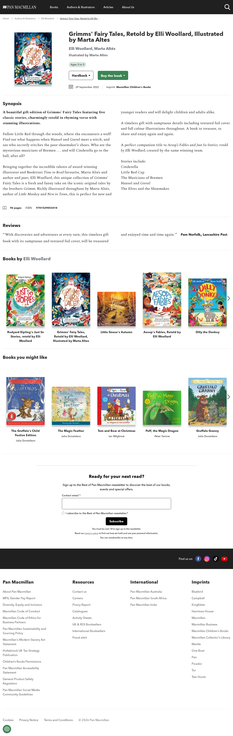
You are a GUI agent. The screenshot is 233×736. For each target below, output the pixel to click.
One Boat (198, 650)
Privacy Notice (28, 720)
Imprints (201, 582)
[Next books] (228, 298)
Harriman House (203, 611)
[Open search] (227, 7)
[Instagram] (207, 559)
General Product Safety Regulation (18, 681)
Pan (194, 657)
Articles (108, 7)
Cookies (8, 720)
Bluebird (197, 591)
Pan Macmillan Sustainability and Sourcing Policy (24, 631)
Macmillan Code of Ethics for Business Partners (22, 620)
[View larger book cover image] (33, 58)
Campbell (198, 598)
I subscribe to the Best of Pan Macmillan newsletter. (97, 513)
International (144, 582)
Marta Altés (104, 48)
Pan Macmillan (18, 582)
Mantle (196, 644)
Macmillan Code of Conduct (21, 611)
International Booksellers (88, 631)
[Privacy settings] (7, 729)
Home (6, 18)
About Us (128, 7)
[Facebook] (198, 559)
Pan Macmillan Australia (146, 591)
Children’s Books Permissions (22, 661)
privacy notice (91, 533)
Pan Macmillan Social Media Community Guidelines (21, 692)
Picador (197, 664)
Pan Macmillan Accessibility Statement (21, 670)
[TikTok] (216, 559)
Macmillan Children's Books (210, 631)
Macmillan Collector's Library (211, 637)
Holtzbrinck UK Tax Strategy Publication (21, 653)
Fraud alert (79, 637)
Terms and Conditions (58, 720)
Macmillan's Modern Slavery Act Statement (24, 642)
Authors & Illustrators (81, 7)
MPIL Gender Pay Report (19, 598)
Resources (83, 582)
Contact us (79, 591)
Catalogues (80, 611)
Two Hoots (199, 677)
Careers (77, 598)
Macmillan (198, 618)
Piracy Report (81, 605)
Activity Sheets (82, 618)
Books (54, 7)
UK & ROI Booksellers (86, 624)
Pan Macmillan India (143, 605)
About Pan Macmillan (17, 591)
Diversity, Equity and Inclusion (22, 605)
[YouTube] (224, 559)
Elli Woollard (47, 18)
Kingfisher (198, 605)
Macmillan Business (204, 624)
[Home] (19, 7)
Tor (194, 670)
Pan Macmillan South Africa (148, 598)
